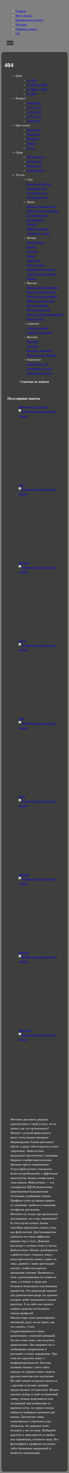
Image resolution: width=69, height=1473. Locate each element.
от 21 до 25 (34, 107)
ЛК (18, 33)
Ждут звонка (24, 15)
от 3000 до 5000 (37, 89)
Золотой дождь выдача (41, 274)
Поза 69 (32, 224)
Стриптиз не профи (39, 332)
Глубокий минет (37, 215)
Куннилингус (35, 220)
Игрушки (33, 341)
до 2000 (32, 80)
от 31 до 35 (34, 116)
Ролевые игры (36, 242)
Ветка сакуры (35, 319)
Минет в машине (38, 229)
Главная (21, 11)
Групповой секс (37, 193)
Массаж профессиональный (45, 314)
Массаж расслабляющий (42, 287)
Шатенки (33, 139)
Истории (21, 24)
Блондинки (34, 129)
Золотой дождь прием (41, 269)
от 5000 (32, 93)
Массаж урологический (42, 296)
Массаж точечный (38, 310)
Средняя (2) (34, 161)
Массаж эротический (40, 301)
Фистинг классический (42, 355)
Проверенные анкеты (29, 20)
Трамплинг (34, 260)
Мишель (24, 563)
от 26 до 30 (34, 111)
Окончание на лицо (39, 368)
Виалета (24, 952)
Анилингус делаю (38, 233)
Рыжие (31, 143)
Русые (31, 148)
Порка (31, 256)
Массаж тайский (37, 305)
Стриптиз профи (37, 328)
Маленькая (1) (36, 157)
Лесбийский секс (38, 197)
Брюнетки (33, 134)
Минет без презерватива (42, 211)
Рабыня (31, 278)
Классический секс (39, 184)
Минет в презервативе (41, 206)
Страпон (32, 346)
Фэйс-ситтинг (36, 265)
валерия (24, 874)
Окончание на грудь (40, 373)
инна (22, 485)
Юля (22, 718)
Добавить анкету (26, 29)
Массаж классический (41, 292)
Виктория (25, 1030)
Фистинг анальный (39, 350)
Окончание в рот (38, 364)
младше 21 (34, 102)
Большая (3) (34, 166)
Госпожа (32, 251)
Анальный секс (37, 188)
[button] (10, 43)
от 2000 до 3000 (37, 84)
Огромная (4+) (36, 170)
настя (22, 640)
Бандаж (31, 247)
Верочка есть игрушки (33, 407)
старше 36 (33, 120)
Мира (22, 796)
